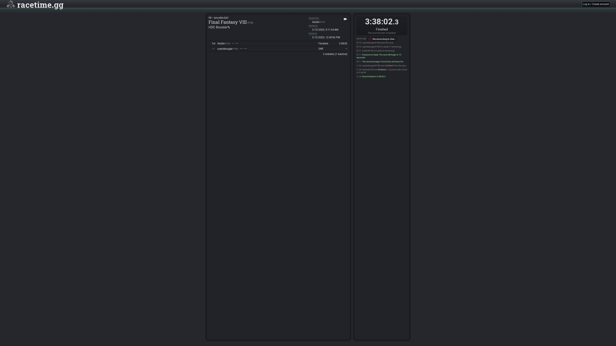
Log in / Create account (596, 4)
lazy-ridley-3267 (221, 17)
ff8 (210, 17)
